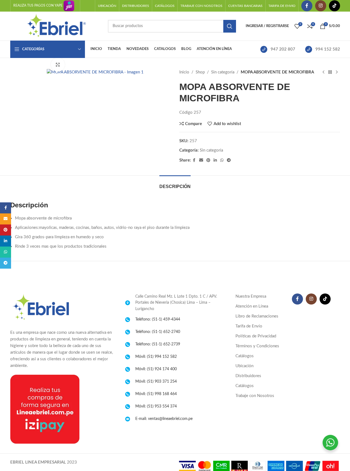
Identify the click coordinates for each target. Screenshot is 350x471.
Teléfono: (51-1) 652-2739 (157, 344)
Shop (200, 72)
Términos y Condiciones (257, 346)
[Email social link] (201, 160)
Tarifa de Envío (248, 326)
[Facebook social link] (306, 5)
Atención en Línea (251, 306)
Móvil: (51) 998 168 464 (156, 394)
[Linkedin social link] (215, 160)
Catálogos (244, 356)
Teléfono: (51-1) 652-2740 (157, 332)
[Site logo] (56, 26)
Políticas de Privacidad (255, 336)
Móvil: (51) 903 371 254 (156, 381)
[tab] (175, 183)
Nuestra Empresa (250, 296)
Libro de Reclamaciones (256, 316)
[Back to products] (330, 72)
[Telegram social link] (228, 160)
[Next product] (336, 72)
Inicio (184, 72)
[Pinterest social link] (208, 160)
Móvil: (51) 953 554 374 (156, 406)
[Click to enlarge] (58, 65)
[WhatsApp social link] (222, 160)
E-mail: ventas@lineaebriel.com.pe (164, 419)
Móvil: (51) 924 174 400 (156, 369)
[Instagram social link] (320, 5)
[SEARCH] (229, 26)
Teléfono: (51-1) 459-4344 (157, 319)
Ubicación (244, 366)
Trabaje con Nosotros (254, 396)
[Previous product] (323, 72)
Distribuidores (248, 376)
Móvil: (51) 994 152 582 (156, 357)
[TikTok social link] (334, 5)
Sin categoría (222, 72)
